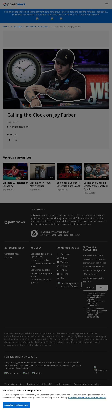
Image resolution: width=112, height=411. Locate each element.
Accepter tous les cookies (16, 405)
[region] (56, 398)
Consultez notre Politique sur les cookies (87, 397)
